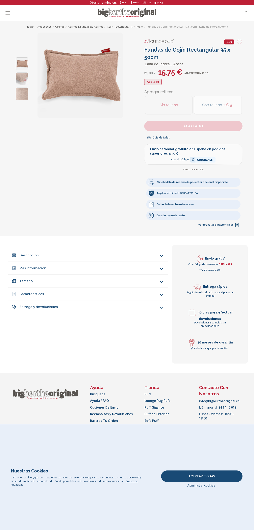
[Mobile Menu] (8, 13)
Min (149, 3)
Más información (32, 268)
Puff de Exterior (156, 414)
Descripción (29, 255)
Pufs (147, 394)
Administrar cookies (201, 485)
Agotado (193, 126)
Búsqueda (97, 394)
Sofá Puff (151, 420)
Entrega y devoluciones (38, 307)
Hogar (30, 26)
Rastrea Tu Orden (104, 420)
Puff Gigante (154, 407)
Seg (160, 3)
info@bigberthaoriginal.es (219, 401)
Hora (136, 3)
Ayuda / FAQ (99, 400)
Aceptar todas (202, 476)
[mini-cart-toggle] (246, 13)
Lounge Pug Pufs (157, 400)
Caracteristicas (31, 294)
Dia (124, 3)
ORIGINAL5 (205, 160)
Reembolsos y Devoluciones (111, 414)
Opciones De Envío (104, 407)
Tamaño (26, 281)
